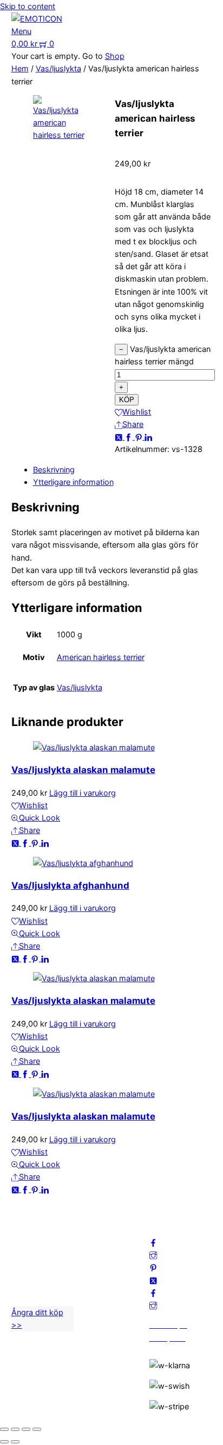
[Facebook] (129, 436)
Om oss (94, 1222)
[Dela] (26, 1429)
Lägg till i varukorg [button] (82, 792)
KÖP (126, 400)
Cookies (95, 1271)
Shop (114, 56)
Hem (20, 68)
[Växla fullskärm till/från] (15, 1429)
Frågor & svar (104, 1284)
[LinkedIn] (148, 436)
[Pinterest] (140, 436)
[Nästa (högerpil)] (15, 1441)
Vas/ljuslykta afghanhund (70, 885)
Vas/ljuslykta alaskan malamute (83, 769)
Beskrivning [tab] (54, 469)
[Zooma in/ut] (4, 1429)
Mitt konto (98, 1234)
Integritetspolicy (109, 1246)
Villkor (91, 1259)
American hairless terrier (101, 657)
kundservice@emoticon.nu (59, 1222)
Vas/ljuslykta (58, 68)
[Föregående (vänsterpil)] (4, 1441)
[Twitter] (119, 436)
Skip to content (27, 6)
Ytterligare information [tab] (73, 482)
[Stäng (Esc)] (36, 1429)
